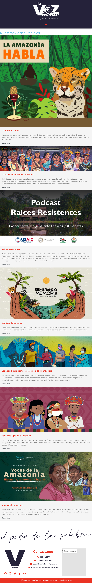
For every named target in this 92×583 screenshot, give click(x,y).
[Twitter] (15, 573)
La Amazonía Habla (11, 130)
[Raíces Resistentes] (46, 218)
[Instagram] (10, 573)
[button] (46, 24)
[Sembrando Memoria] (46, 293)
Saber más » (6, 143)
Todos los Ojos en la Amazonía (16, 436)
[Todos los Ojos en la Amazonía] (46, 409)
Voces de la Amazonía (12, 505)
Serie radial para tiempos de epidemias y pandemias (27, 371)
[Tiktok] (20, 573)
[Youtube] (24, 573)
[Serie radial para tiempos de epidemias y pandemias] (46, 351)
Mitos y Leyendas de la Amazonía (18, 174)
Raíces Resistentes (11, 249)
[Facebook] (5, 573)
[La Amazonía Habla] (46, 81)
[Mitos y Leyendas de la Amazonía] (46, 158)
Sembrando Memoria (12, 323)
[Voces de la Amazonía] (46, 476)
